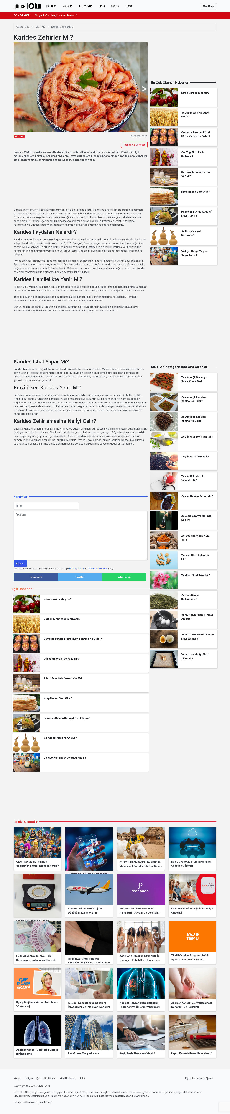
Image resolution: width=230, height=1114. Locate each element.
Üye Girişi (208, 6)
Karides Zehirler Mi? (62, 26)
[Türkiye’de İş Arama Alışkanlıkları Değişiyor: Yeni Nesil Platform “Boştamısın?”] (89, 849)
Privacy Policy (76, 568)
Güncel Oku (22, 26)
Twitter (80, 577)
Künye (17, 1078)
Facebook (36, 577)
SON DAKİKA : (22, 15)
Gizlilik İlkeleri (68, 1078)
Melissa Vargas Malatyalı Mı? (52, 15)
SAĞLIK (115, 6)
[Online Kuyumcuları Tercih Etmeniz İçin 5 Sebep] (37, 896)
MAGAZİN (67, 6)
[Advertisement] (81, 185)
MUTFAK (40, 26)
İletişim (29, 1078)
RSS (82, 1078)
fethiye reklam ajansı (26, 1102)
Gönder (20, 563)
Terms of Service (98, 568)
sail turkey (46, 1102)
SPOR (102, 6)
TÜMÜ (128, 6)
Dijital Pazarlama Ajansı (199, 1078)
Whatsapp (124, 577)
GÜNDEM (51, 6)
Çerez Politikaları (46, 1078)
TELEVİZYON (86, 6)
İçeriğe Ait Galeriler (134, 144)
